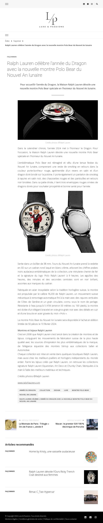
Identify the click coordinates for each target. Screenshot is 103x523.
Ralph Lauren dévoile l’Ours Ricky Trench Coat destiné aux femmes (52, 473)
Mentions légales (11, 519)
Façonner (12, 57)
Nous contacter (71, 519)
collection (45, 390)
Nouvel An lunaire (28, 395)
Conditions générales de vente (30, 519)
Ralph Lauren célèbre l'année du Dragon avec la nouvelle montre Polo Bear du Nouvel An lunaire (56, 400)
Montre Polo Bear (80, 390)
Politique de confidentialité (54, 519)
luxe (66, 390)
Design (57, 390)
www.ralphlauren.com (29, 382)
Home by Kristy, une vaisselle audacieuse (52, 451)
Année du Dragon (28, 390)
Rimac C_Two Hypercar (42, 491)
